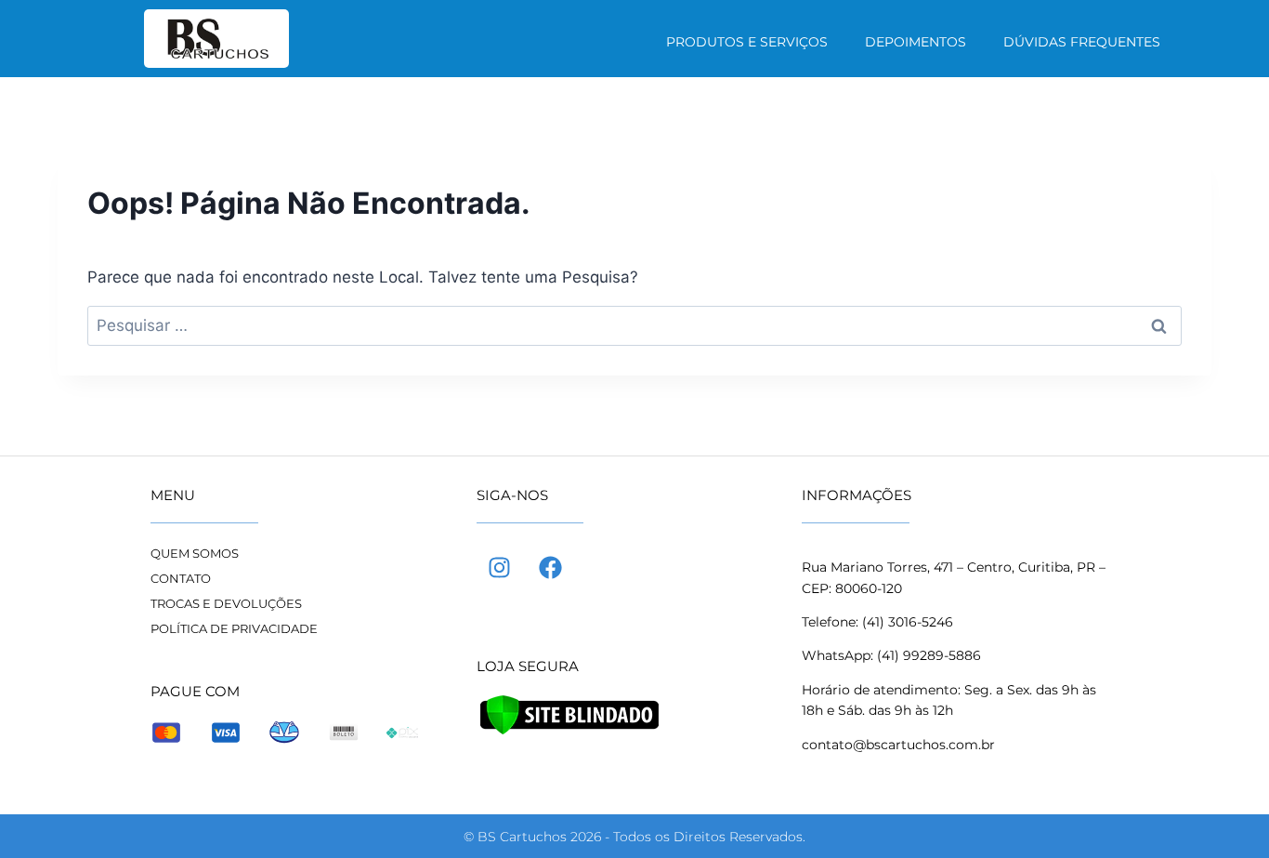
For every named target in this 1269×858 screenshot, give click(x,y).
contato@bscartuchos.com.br (898, 744)
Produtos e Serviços (747, 41)
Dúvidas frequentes (1081, 41)
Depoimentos (915, 41)
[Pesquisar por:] (634, 325)
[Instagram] (500, 567)
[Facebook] (551, 567)
